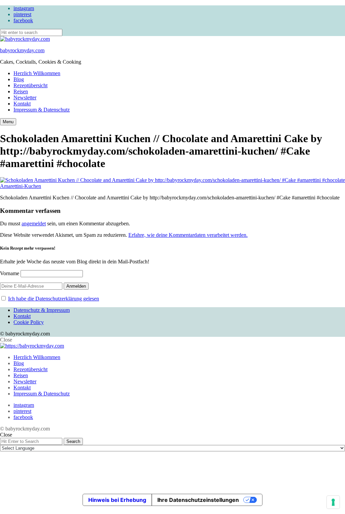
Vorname (9, 273)
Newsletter (24, 97)
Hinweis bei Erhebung (117, 499)
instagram (23, 8)
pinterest (22, 14)
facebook (23, 20)
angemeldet (34, 223)
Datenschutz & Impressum (41, 310)
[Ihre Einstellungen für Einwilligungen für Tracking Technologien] (333, 502)
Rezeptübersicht (30, 85)
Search (73, 441)
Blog (18, 79)
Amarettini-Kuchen (20, 186)
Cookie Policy (28, 322)
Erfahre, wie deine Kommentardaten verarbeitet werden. (188, 235)
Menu (8, 121)
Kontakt (22, 103)
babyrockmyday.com (22, 50)
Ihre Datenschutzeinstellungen (198, 499)
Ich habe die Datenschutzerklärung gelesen (53, 298)
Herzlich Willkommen (36, 73)
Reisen (20, 91)
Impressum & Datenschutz (41, 110)
